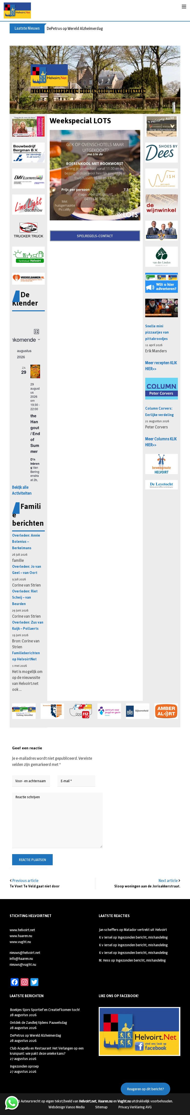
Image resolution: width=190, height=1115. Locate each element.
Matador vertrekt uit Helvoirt (145, 929)
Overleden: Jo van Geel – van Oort (26, 569)
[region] (95, 80)
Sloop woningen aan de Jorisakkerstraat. (147, 886)
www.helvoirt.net (22, 929)
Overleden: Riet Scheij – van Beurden (25, 597)
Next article (168, 880)
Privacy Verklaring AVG (135, 1107)
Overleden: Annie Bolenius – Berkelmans (26, 541)
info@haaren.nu (21, 958)
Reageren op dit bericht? (145, 1089)
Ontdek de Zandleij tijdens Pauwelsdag (38, 1022)
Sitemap (101, 1107)
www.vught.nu (20, 941)
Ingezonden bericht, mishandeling (143, 937)
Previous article (25, 880)
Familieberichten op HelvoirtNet (26, 656)
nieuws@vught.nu (23, 964)
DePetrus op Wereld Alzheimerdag (75, 28)
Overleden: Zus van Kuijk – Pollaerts (27, 625)
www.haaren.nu (21, 935)
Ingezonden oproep (24, 1066)
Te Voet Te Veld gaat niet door (35, 886)
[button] (28, 126)
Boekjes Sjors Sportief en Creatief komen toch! (45, 1009)
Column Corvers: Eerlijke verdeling (159, 411)
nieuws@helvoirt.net (25, 952)
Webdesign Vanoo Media (66, 1107)
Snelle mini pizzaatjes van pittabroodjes (157, 332)
